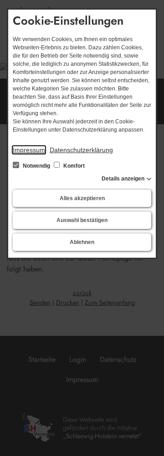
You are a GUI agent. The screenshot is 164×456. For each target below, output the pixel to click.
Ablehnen (82, 242)
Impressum (29, 150)
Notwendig (36, 166)
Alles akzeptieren (82, 198)
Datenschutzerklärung (81, 150)
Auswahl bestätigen (82, 220)
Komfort (73, 166)
